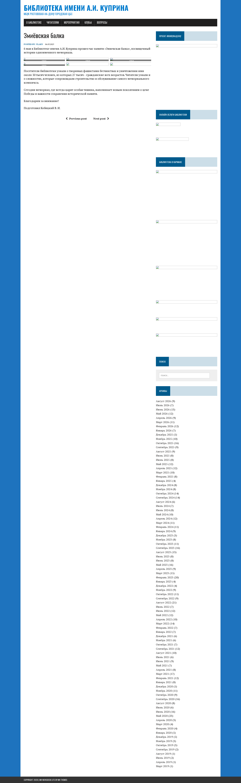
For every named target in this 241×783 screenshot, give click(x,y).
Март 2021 (162, 674)
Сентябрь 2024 (165, 497)
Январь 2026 (164, 430)
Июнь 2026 (163, 409)
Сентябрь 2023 (165, 548)
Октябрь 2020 (164, 695)
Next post (99, 118)
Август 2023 (163, 552)
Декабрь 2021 (164, 636)
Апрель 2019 (164, 762)
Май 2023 (162, 565)
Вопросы (102, 22)
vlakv (39, 44)
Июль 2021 (163, 657)
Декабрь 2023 (164, 535)
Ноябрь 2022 (164, 590)
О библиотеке (33, 22)
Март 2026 (162, 422)
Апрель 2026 (164, 418)
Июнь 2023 (163, 560)
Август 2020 (163, 703)
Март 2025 (162, 472)
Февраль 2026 (164, 426)
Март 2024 (162, 523)
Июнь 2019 (163, 758)
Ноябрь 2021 (164, 640)
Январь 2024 (164, 531)
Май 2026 (162, 413)
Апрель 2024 (164, 518)
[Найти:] (184, 375)
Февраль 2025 (164, 476)
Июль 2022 (163, 607)
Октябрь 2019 (164, 745)
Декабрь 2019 (164, 737)
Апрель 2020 (164, 720)
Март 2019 (162, 766)
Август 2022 (163, 602)
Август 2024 (163, 502)
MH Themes (62, 779)
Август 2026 (163, 401)
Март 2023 (162, 573)
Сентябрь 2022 (165, 598)
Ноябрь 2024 (164, 489)
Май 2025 (162, 464)
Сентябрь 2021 (165, 649)
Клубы (88, 22)
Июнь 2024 (163, 510)
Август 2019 (163, 753)
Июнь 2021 (163, 661)
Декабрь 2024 (164, 485)
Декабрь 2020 (164, 686)
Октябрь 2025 (164, 443)
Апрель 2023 (164, 569)
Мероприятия (72, 22)
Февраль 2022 (164, 628)
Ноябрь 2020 (164, 690)
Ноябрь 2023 (164, 539)
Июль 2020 (163, 707)
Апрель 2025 (164, 468)
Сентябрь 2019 (165, 749)
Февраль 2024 (164, 527)
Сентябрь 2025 (165, 447)
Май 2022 (162, 615)
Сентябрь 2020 (165, 699)
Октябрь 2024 (164, 493)
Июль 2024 (163, 506)
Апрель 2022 (164, 619)
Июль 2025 (163, 455)
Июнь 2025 (163, 460)
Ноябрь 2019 (164, 741)
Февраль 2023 (164, 577)
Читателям (53, 22)
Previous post (78, 118)
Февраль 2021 (164, 678)
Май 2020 (162, 716)
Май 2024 (162, 514)
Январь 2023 (164, 581)
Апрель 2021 (164, 669)
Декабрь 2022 (164, 586)
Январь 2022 (164, 632)
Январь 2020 (164, 732)
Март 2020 (162, 724)
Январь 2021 (164, 682)
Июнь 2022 (163, 611)
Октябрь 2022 (164, 594)
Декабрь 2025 (164, 434)
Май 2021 (162, 665)
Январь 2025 (164, 481)
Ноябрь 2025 (164, 439)
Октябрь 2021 (164, 644)
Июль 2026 (163, 405)
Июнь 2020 (163, 711)
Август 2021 (163, 653)
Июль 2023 (163, 556)
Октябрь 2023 (164, 544)
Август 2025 (163, 451)
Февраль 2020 (164, 728)
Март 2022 (162, 623)
